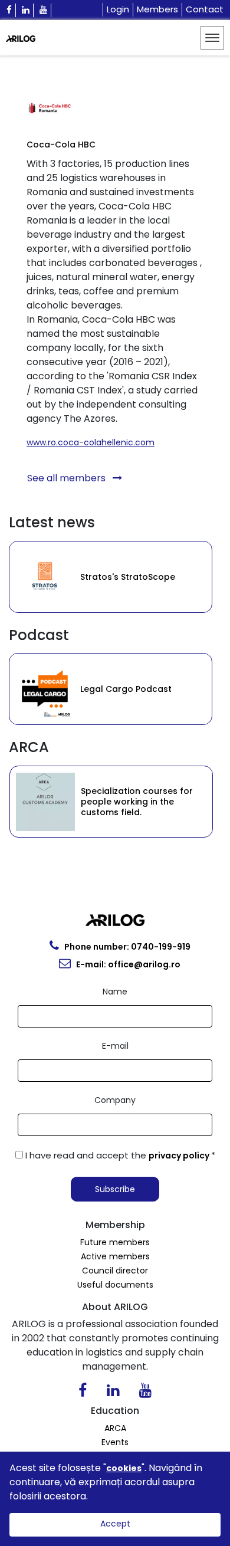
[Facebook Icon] (9, 10)
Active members (115, 1256)
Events (115, 1442)
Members (157, 9)
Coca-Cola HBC (61, 144)
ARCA (115, 1428)
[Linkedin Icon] (26, 10)
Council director (115, 1270)
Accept (115, 1523)
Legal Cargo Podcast (81, 689)
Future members (115, 1242)
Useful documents (115, 1285)
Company (115, 1100)
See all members (67, 478)
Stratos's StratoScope (75, 577)
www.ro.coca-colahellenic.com (91, 442)
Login (118, 9)
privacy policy (180, 1155)
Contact (205, 9)
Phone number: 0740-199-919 (126, 947)
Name (115, 991)
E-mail (115, 1046)
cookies (124, 1468)
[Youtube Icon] (43, 10)
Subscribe (115, 1189)
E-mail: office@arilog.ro (127, 964)
